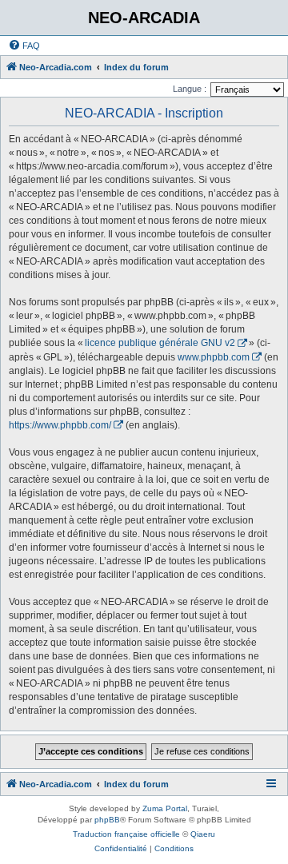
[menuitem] (24, 45)
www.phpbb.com (214, 357)
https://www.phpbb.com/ (60, 425)
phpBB (107, 819)
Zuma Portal (164, 808)
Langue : (189, 89)
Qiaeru (202, 834)
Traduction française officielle (126, 834)
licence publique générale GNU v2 (160, 342)
